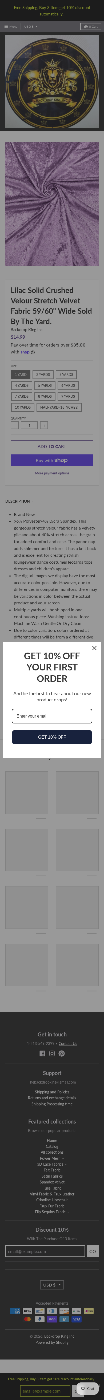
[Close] (94, 648)
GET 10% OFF (52, 737)
